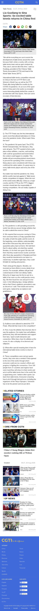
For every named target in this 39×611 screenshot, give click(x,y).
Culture (4, 568)
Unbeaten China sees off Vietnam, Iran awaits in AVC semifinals (27, 490)
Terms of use (7, 608)
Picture (22, 555)
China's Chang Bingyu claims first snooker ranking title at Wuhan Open (19, 453)
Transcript (22, 568)
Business (4, 558)
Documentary (6, 598)
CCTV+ (4, 601)
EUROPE (4, 574)
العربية (3, 592)
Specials (22, 561)
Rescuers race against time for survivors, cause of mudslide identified (27, 514)
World (3, 552)
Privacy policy (24, 608)
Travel (21, 548)
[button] (4, 484)
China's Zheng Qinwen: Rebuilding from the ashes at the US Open (27, 479)
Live (21, 564)
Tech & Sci (5, 564)
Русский (4, 595)
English (4, 582)
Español (4, 585)
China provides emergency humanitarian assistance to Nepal (27, 524)
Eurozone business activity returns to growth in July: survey (27, 417)
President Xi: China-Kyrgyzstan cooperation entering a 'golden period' (27, 504)
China (3, 548)
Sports (4, 571)
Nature (22, 552)
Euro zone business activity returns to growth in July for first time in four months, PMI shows (27, 397)
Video (21, 558)
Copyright (15, 608)
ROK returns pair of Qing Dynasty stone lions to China (27, 406)
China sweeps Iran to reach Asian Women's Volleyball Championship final (27, 469)
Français (4, 589)
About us (33, 608)
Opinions (4, 561)
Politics (4, 555)
